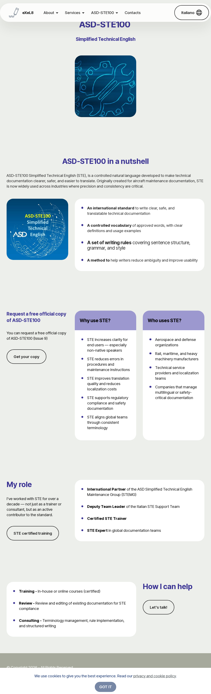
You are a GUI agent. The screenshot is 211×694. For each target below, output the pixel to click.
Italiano (188, 12)
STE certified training (33, 533)
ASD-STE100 (102, 12)
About (48, 12)
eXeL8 (28, 13)
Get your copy (26, 356)
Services (72, 12)
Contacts (133, 12)
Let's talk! (158, 607)
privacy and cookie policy (154, 676)
